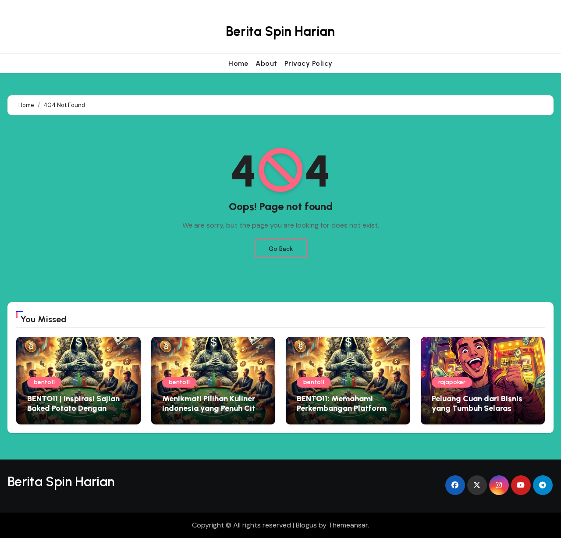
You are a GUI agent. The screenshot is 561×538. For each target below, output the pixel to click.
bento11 (44, 382)
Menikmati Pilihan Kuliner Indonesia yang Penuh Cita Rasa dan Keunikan (211, 408)
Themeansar (348, 525)
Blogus (306, 525)
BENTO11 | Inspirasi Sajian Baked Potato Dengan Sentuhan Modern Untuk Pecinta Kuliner (73, 413)
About (266, 63)
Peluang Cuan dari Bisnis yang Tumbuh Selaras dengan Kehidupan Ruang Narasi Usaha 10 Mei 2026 (479, 413)
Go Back (281, 249)
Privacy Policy (308, 63)
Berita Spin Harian (280, 31)
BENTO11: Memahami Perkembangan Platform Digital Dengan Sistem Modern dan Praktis (342, 413)
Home (238, 63)
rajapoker (451, 382)
